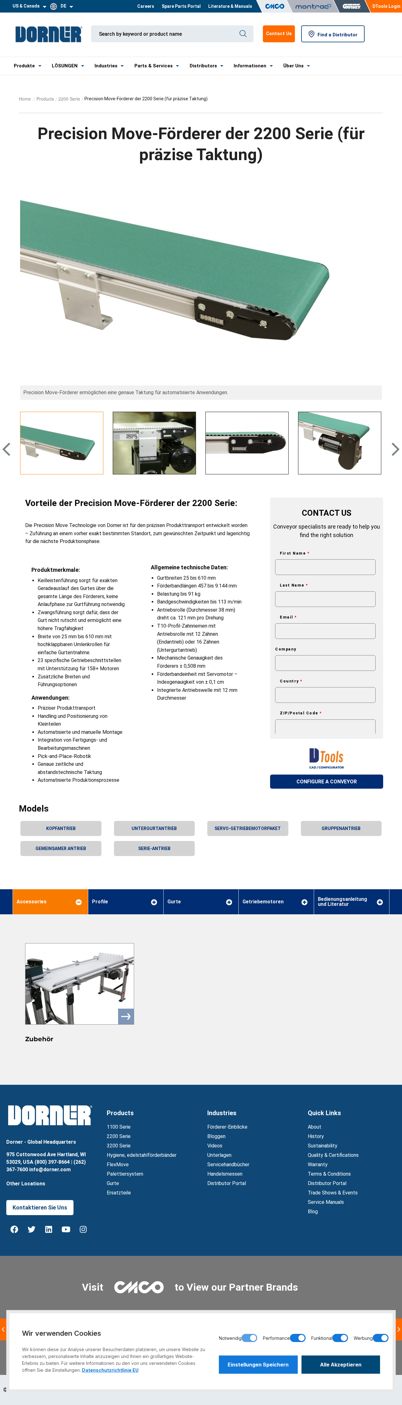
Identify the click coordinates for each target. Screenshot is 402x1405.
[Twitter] (31, 1229)
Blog (313, 1211)
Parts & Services (153, 66)
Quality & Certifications (333, 1155)
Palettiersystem (125, 1174)
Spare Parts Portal (181, 6)
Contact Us (279, 33)
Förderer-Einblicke (227, 1127)
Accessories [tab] (31, 901)
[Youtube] (66, 1229)
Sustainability (322, 1146)
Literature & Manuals (230, 6)
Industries (106, 66)
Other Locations (25, 1184)
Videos (214, 1146)
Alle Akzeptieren (340, 1364)
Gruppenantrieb (341, 828)
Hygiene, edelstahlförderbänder (142, 1155)
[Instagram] (83, 1229)
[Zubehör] (79, 984)
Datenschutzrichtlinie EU (110, 1370)
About (314, 1127)
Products (45, 99)
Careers (145, 6)
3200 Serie (119, 1146)
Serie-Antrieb (154, 848)
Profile (100, 901)
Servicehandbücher (228, 1164)
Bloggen (216, 1136)
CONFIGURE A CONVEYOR (326, 782)
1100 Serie (119, 1127)
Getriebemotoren (263, 901)
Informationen (250, 66)
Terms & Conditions (329, 1174)
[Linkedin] (49, 1229)
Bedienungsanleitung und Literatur (342, 902)
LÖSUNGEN (65, 66)
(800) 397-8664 (52, 1162)
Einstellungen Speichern (258, 1364)
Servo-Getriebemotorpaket (248, 828)
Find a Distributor (337, 35)
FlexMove (118, 1164)
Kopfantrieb (61, 828)
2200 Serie (69, 99)
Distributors (203, 66)
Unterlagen (219, 1155)
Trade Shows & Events (333, 1193)
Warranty (318, 1164)
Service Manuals (326, 1202)
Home (25, 99)
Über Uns (293, 66)
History (316, 1136)
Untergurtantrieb (154, 828)
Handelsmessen (224, 1174)
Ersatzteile (119, 1193)
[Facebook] (14, 1229)
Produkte (24, 66)
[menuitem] (145, 6)
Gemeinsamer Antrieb (60, 848)
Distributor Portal (226, 1183)
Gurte (174, 901)
